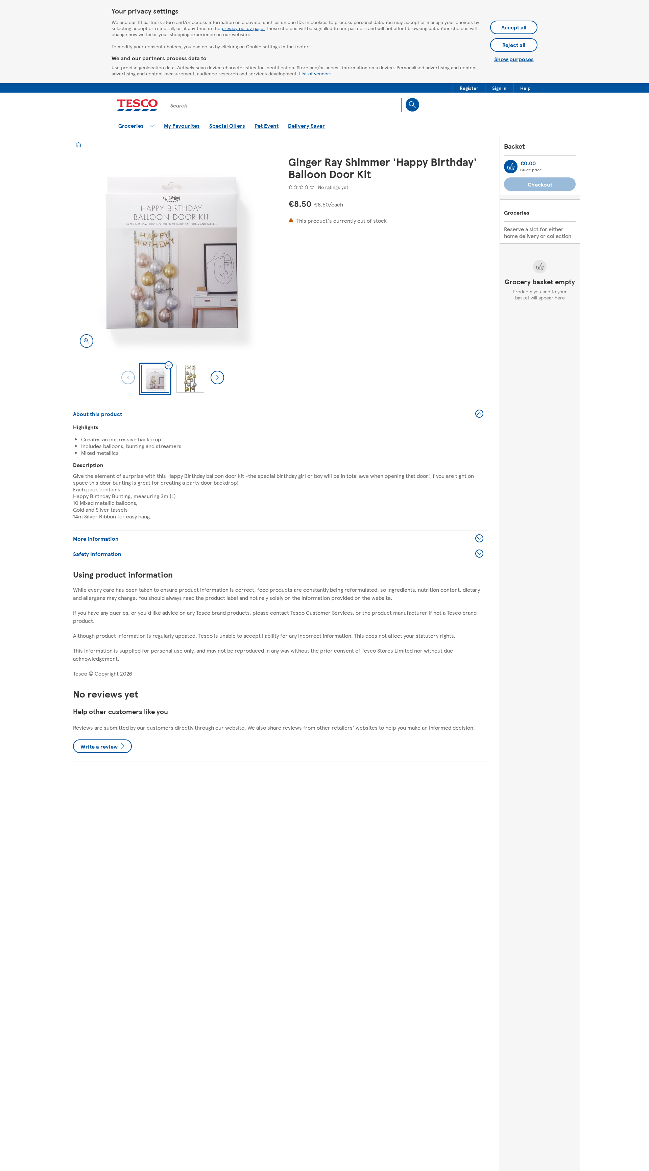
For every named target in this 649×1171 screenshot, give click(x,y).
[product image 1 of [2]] (172, 255)
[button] (469, 88)
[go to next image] (217, 377)
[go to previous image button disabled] (128, 377)
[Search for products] (412, 105)
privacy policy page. (243, 28)
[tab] (155, 379)
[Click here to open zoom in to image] (86, 341)
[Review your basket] (511, 166)
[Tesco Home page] (137, 105)
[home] (78, 144)
